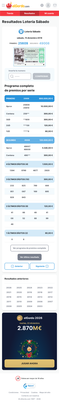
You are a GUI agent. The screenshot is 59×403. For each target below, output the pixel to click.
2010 (19, 301)
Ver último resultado (29, 257)
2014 (29, 297)
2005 (19, 306)
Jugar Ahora (29, 363)
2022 (50, 287)
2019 (29, 292)
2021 (8, 292)
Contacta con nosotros (30, 396)
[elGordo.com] (17, 5)
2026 (8, 287)
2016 (8, 297)
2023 (39, 287)
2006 (9, 306)
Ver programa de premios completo (29, 248)
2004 (29, 306)
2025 (19, 287)
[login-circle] (48, 5)
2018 (39, 292)
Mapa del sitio (45, 392)
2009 (29, 301)
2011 (9, 301)
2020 (19, 292)
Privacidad (24, 392)
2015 (19, 297)
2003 (39, 306)
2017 (50, 292)
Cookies (34, 392)
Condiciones (13, 392)
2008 (39, 301)
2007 (50, 301)
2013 (39, 297)
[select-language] (42, 5)
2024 (29, 287)
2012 (50, 297)
